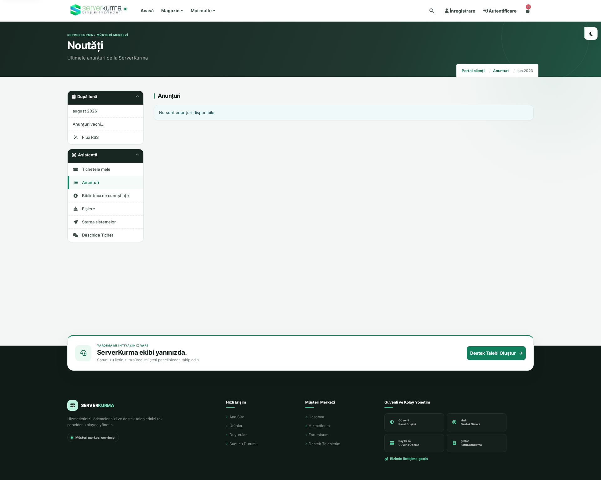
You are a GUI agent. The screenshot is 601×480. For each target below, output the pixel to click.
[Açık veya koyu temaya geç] (591, 33)
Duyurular (238, 434)
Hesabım (316, 417)
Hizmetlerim (319, 425)
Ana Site (236, 417)
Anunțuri (501, 70)
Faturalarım (318, 434)
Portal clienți (473, 70)
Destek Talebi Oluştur (493, 353)
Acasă (147, 10)
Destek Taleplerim (324, 443)
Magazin (170, 10)
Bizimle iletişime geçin (409, 459)
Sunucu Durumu (243, 443)
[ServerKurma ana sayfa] (96, 10)
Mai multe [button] (201, 10)
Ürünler (235, 425)
